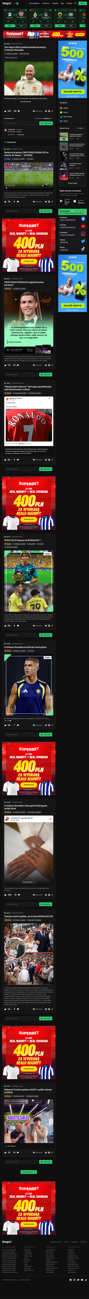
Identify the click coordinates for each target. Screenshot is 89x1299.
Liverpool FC (71, 1254)
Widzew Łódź (49, 1266)
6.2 (41, 21)
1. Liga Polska (28, 1252)
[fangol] (7, 1241)
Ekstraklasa (27, 1250)
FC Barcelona (71, 1262)
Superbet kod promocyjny (9, 1256)
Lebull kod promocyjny (8, 1252)
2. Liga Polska (28, 1254)
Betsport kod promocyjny (9, 1254)
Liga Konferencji (28, 1270)
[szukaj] (75, 3)
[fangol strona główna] (7, 3)
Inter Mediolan (72, 1272)
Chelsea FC (71, 1252)
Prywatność (83, 1242)
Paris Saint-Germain (73, 1268)
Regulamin (74, 1242)
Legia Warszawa (50, 1250)
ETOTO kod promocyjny (9, 1250)
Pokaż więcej (72, 183)
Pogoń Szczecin (50, 1264)
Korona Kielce (50, 1272)
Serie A (26, 1262)
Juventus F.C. (71, 1270)
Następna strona (27, 1172)
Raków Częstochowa (52, 1268)
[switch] (16, 3)
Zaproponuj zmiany (55, 1242)
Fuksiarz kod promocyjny (9, 1258)
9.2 (48, 21)
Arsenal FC (71, 1250)
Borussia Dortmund (73, 1266)
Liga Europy (27, 1268)
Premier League (28, 1256)
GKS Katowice (50, 1270)
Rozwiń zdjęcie (27, 882)
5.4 (23, 21)
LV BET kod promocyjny (8, 1260)
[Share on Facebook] (49, 111)
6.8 (73, 21)
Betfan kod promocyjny (8, 1264)
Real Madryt (71, 1260)
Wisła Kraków (50, 1252)
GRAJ (10, 25)
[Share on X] (46, 111)
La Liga (26, 1258)
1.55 (8, 21)
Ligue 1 (26, 1264)
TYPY (21, 26)
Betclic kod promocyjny (8, 1268)
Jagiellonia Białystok (52, 1262)
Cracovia (48, 1260)
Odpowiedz (20, 134)
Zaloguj (82, 3)
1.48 (58, 21)
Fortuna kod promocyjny (9, 1262)
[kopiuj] (52, 111)
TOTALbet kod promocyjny (9, 1272)
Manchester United (73, 1258)
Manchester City (72, 1256)
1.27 (33, 21)
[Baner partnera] (44, 34)
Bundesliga (27, 1260)
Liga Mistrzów (28, 1266)
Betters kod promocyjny (9, 1266)
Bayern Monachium (73, 1264)
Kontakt (66, 1242)
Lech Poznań (49, 1254)
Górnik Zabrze (50, 1256)
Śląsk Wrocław (50, 1258)
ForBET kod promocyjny (9, 1270)
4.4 (16, 21)
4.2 (65, 21)
